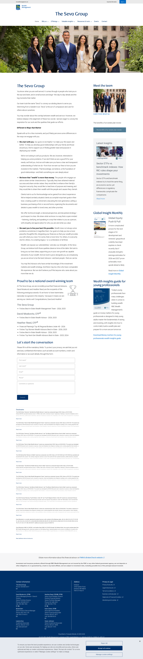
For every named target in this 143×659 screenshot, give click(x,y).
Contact (104, 21)
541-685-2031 (53, 602)
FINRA (95, 637)
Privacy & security (107, 585)
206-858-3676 (51, 616)
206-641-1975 (51, 627)
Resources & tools (83, 21)
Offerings (54, 21)
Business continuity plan (109, 594)
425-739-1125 (25, 612)
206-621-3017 (53, 614)
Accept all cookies (104, 648)
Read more (100, 199)
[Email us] (17, 589)
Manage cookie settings (104, 654)
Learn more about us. (101, 114)
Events (96, 21)
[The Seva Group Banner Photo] (71, 49)
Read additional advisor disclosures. (24, 538)
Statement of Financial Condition (112, 597)
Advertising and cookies (109, 600)
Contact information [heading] (23, 582)
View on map (78, 590)
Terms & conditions (108, 591)
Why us (44, 21)
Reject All (104, 643)
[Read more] (19, 418)
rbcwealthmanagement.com (22, 1)
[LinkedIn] (19, 606)
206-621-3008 (53, 625)
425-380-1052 (23, 604)
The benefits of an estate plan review (109, 130)
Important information (112, 1)
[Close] (140, 641)
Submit (22, 397)
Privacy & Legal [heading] (107, 582)
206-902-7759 (51, 604)
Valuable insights (68, 21)
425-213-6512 (23, 614)
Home (37, 21)
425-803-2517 (25, 602)
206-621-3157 (25, 625)
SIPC (101, 637)
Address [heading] (76, 582)
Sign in (122, 1)
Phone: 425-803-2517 (22, 587)
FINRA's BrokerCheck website (91, 557)
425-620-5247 (23, 627)
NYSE (88, 637)
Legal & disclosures (108, 588)
